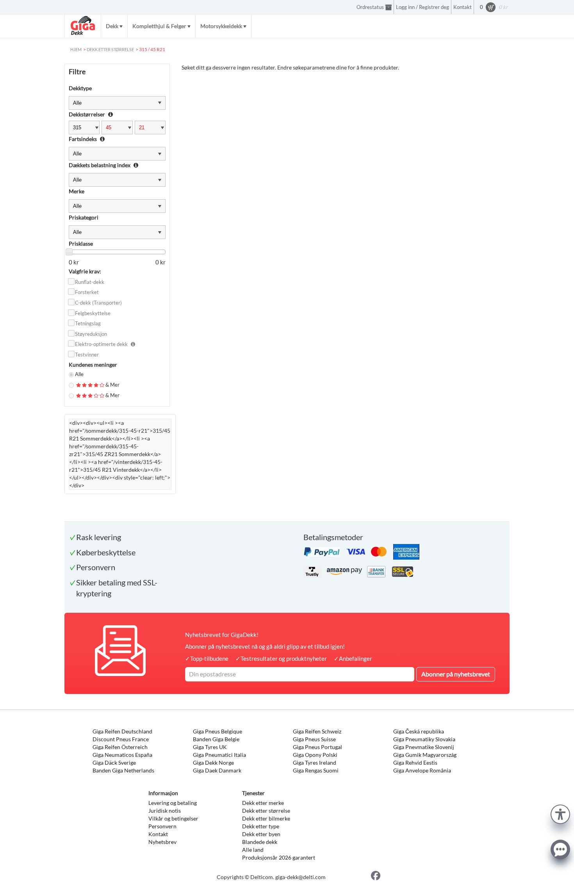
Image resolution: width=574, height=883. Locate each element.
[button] (560, 813)
